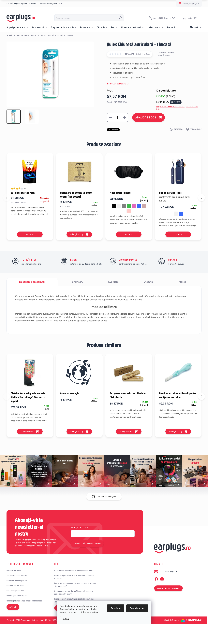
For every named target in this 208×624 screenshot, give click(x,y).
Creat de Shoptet (171, 620)
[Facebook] (156, 579)
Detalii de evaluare (143, 54)
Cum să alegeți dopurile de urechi (21, 3)
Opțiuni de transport (177, 108)
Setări (66, 619)
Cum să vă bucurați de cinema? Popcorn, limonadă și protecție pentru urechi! (73, 592)
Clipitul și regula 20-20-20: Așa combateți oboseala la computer (74, 577)
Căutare (120, 18)
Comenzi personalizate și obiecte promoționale (24, 601)
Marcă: (164, 55)
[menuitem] (18, 27)
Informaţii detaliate (116, 84)
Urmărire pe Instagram (106, 496)
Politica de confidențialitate (17, 580)
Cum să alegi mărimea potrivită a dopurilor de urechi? (74, 570)
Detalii (29, 234)
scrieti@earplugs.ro (168, 571)
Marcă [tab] (182, 282)
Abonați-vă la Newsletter (87, 544)
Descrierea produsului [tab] (32, 282)
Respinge (116, 608)
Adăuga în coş (145, 117)
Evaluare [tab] (113, 282)
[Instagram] (162, 579)
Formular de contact (14, 570)
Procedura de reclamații (15, 585)
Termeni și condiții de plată (17, 575)
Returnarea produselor (15, 590)
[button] (201, 197)
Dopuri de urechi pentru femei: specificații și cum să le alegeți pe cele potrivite (74, 600)
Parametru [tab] (76, 282)
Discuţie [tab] (149, 282)
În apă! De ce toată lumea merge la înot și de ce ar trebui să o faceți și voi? (75, 584)
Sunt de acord (137, 608)
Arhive (12, 607)
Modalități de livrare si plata (17, 596)
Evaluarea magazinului (50, 3)
